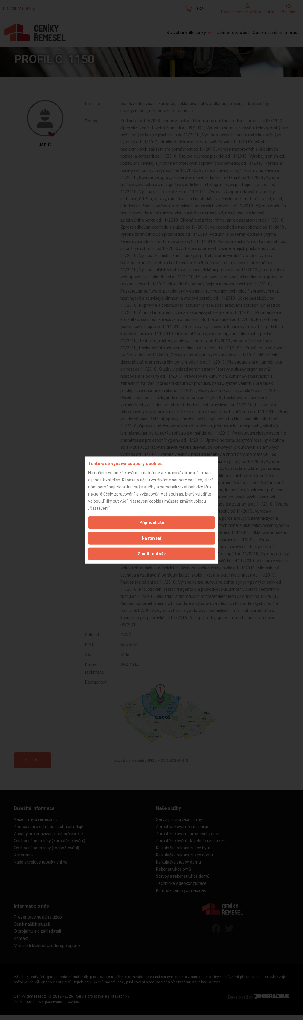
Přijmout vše (151, 522)
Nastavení (151, 537)
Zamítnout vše (152, 553)
